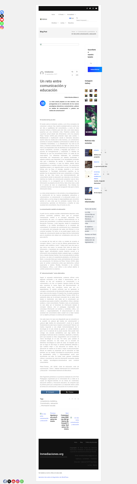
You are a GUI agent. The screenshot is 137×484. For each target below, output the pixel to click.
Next (67, 413)
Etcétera (54, 23)
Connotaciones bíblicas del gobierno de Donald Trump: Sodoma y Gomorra (64, 422)
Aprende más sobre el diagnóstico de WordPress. (54, 477)
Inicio (53, 14)
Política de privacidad (91, 442)
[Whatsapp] (2, 23)
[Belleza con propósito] (88, 152)
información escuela (48, 405)
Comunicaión (44, 403)
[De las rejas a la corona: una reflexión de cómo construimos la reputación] (88, 190)
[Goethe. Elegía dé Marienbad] (88, 174)
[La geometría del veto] (88, 164)
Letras (62, 23)
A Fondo (61, 14)
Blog (81, 442)
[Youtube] (2, 20)
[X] (2, 16)
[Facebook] (2, 12)
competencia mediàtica (48, 401)
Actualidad (70, 14)
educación (54, 403)
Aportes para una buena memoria (53, 418)
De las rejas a (98, 192)
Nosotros (71, 23)
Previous (52, 413)
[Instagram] (2, 27)
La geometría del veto (100, 166)
